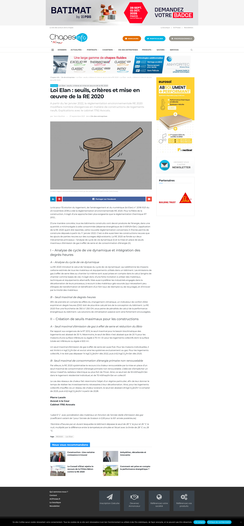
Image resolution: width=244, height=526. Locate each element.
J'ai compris (199, 522)
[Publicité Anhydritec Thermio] (122, 64)
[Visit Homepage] (69, 38)
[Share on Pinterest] (59, 199)
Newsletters (188, 28)
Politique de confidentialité (219, 522)
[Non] (241, 522)
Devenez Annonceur (134, 504)
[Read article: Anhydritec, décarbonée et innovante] (110, 456)
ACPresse (177, 28)
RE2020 (59, 437)
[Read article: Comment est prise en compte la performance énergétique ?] (110, 470)
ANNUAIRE (133, 39)
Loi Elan (69, 437)
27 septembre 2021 (77, 116)
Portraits (92, 50)
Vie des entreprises (128, 50)
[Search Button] (192, 49)
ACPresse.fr (55, 499)
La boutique (165, 28)
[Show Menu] (52, 50)
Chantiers (107, 50)
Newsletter (55, 506)
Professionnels (182, 39)
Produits (146, 50)
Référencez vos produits (184, 504)
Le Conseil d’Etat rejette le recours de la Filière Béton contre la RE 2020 (80, 469)
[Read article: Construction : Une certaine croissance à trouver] (57, 456)
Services (174, 50)
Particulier (156, 39)
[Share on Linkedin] (53, 199)
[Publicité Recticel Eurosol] (175, 115)
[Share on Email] (149, 199)
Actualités (76, 50)
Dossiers (62, 50)
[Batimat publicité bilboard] (122, 12)
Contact (53, 495)
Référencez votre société (159, 504)
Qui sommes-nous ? (59, 492)
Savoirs (160, 50)
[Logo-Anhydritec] (179, 198)
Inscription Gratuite (109, 503)
